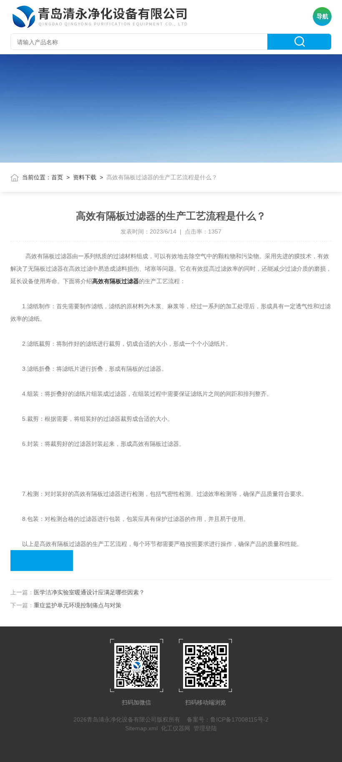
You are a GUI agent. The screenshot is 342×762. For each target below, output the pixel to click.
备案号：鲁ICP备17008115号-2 (228, 719)
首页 (57, 177)
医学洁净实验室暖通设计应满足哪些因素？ (89, 592)
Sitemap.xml (141, 728)
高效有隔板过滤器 (115, 281)
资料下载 (84, 177)
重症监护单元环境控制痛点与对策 (77, 605)
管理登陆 (205, 728)
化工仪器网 (175, 728)
